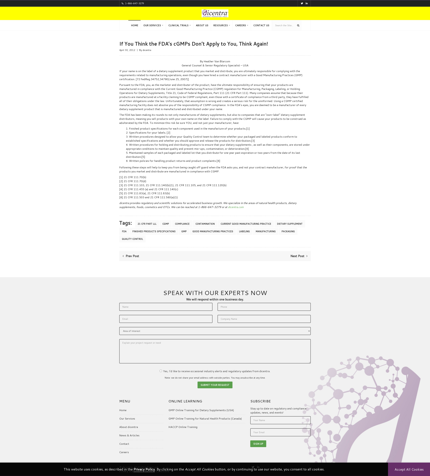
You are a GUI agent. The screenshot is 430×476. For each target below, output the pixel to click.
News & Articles (129, 435)
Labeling (244, 231)
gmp (184, 231)
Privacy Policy (144, 469)
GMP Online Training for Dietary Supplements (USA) (201, 410)
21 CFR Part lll (147, 223)
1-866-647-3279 (134, 3)
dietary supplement (290, 223)
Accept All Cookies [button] (409, 469)
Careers (124, 452)
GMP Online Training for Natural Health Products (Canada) (205, 418)
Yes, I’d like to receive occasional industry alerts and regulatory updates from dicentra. (216, 371)
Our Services (127, 418)
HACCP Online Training (182, 427)
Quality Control (132, 238)
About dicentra (128, 427)
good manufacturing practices (212, 231)
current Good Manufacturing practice (246, 223)
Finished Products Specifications (154, 231)
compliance (182, 223)
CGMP (165, 223)
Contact (124, 444)
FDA (124, 231)
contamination (205, 223)
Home (122, 410)
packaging (288, 231)
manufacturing (266, 231)
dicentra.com (236, 207)
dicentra (147, 50)
